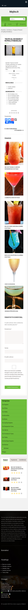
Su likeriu (5, 430)
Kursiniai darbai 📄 (5, 594)
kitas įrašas (18, 130)
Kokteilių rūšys (5, 568)
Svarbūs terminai (6, 570)
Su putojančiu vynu (7, 426)
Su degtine (5, 404)
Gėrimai (6, 448)
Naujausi (5, 460)
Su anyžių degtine (7, 422)
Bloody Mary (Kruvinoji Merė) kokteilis (14, 227)
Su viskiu (5, 437)
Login (4, 5)
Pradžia (3, 30)
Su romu (9, 30)
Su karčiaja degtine (8, 441)
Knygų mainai (4, 583)
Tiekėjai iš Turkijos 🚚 (6, 589)
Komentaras (8, 329)
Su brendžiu (5, 415)
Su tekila (4, 412)
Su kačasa (5, 444)
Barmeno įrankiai (6, 564)
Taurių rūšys (5, 572)
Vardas (6, 348)
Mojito (10, 24)
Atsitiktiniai (22, 460)
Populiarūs (14, 460)
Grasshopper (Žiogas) (11, 311)
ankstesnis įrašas (11, 128)
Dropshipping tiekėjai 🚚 (7, 586)
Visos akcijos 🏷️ (5, 595)
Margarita (22, 24)
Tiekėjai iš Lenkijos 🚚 (6, 588)
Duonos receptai (5, 584)
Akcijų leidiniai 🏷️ (5, 597)
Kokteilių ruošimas (6, 566)
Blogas (4, 452)
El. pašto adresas (9, 357)
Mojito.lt (14, 11)
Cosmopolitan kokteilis (12, 197)
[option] (7, 24)
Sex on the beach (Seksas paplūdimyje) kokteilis (12, 168)
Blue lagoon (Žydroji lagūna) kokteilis (14, 256)
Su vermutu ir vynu (7, 433)
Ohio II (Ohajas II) (10, 284)
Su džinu (4, 408)
